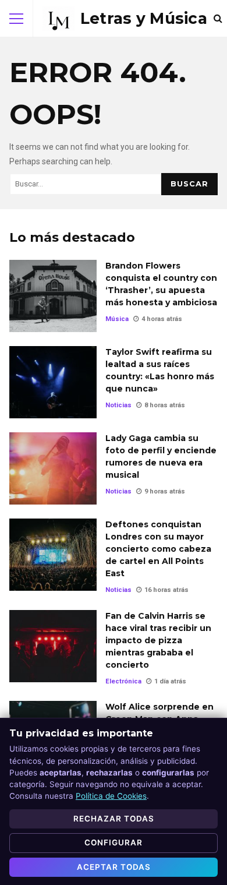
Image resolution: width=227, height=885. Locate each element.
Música (117, 319)
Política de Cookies (111, 796)
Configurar (113, 842)
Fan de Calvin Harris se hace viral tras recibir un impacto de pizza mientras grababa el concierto (53, 646)
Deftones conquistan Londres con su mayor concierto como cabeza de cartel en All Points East (53, 555)
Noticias (118, 405)
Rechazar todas (113, 818)
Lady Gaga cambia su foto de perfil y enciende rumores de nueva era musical (53, 468)
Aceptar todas (114, 867)
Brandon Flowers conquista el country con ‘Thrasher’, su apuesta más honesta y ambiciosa (53, 296)
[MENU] (16, 18)
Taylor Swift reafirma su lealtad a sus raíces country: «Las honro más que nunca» (53, 382)
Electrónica (123, 681)
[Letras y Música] (124, 18)
